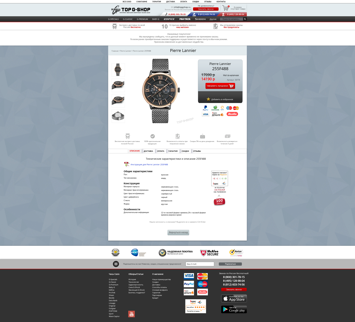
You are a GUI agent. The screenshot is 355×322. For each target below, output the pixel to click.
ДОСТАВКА (170, 1)
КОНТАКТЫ (221, 1)
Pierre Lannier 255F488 (142, 51)
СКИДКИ (195, 1)
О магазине (157, 274)
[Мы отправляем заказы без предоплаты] (216, 28)
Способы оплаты (159, 287)
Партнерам (157, 295)
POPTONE (113, 311)
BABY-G (155, 19)
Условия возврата (160, 290)
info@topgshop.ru (182, 7)
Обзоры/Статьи (136, 274)
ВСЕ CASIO (127, 1)
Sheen (111, 295)
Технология (134, 282)
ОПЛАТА (183, 1)
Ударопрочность (136, 284)
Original (112, 306)
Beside (111, 298)
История (132, 279)
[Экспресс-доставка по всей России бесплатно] (115, 30)
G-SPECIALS (113, 19)
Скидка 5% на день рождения (202, 141)
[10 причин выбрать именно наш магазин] (165, 30)
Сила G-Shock (134, 287)
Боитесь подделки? (137, 292)
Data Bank (113, 300)
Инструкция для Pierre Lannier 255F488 (149, 164)
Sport (111, 313)
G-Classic (112, 282)
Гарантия (156, 292)
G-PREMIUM (142, 19)
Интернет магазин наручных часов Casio (130, 10)
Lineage (112, 303)
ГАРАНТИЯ (156, 1)
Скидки (155, 282)
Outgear (112, 308)
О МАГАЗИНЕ (141, 1)
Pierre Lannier (125, 51)
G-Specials (113, 279)
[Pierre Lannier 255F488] (118, 75)
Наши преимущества (161, 279)
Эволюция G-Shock (137, 290)
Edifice (111, 290)
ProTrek (112, 292)
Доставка (156, 284)
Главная (115, 51)
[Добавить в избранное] (208, 99)
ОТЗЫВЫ (207, 1)
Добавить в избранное (222, 99)
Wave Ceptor (114, 316)
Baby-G (112, 287)
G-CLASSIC (128, 19)
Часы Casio (114, 274)
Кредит (155, 298)
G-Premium (113, 284)
